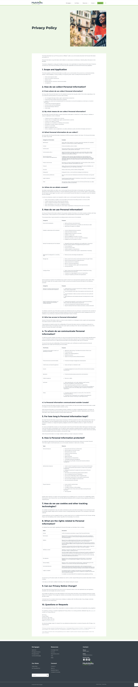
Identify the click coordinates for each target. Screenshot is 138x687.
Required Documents (55, 653)
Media (52, 657)
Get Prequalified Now (36, 668)
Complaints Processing (55, 672)
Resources (85, 3)
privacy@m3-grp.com (49, 620)
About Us (53, 668)
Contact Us (53, 666)
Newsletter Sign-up (54, 670)
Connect (93, 3)
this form (92, 610)
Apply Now (100, 3)
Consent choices (98, 684)
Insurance (53, 651)
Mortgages (68, 3)
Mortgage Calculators (36, 651)
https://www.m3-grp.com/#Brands (82, 629)
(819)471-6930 (86, 651)
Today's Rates (34, 666)
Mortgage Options (35, 653)
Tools (52, 655)
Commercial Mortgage (36, 655)
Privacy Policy (104, 684)
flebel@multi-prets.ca (87, 655)
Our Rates (77, 3)
